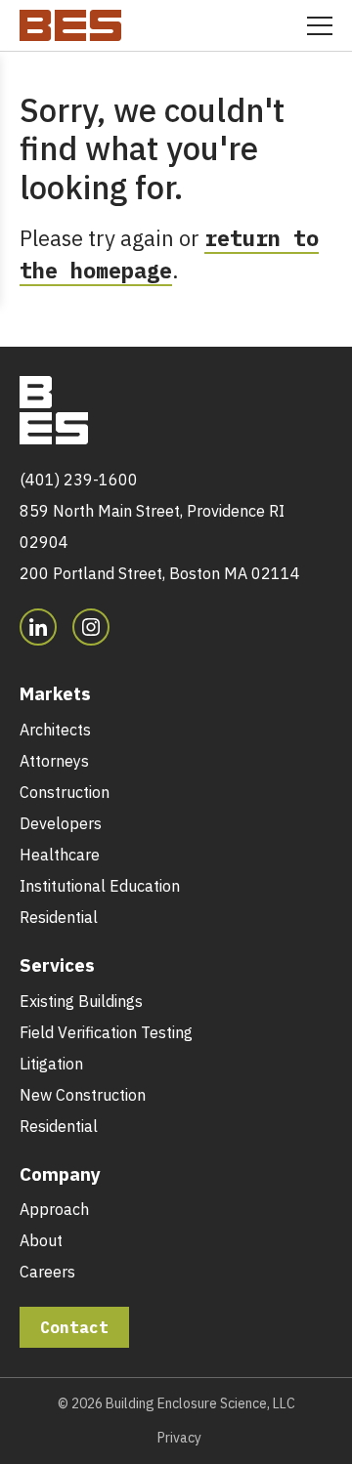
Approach (54, 1209)
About (41, 1240)
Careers (47, 1271)
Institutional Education (100, 886)
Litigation (51, 1063)
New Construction (83, 1095)
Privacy (179, 1437)
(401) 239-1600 (79, 479)
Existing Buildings (81, 1001)
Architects (55, 729)
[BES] (70, 21)
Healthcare (60, 854)
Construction (65, 792)
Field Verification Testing (106, 1032)
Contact (74, 1327)
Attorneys (54, 761)
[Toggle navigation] (319, 25)
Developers (61, 823)
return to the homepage (169, 254)
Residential (59, 917)
